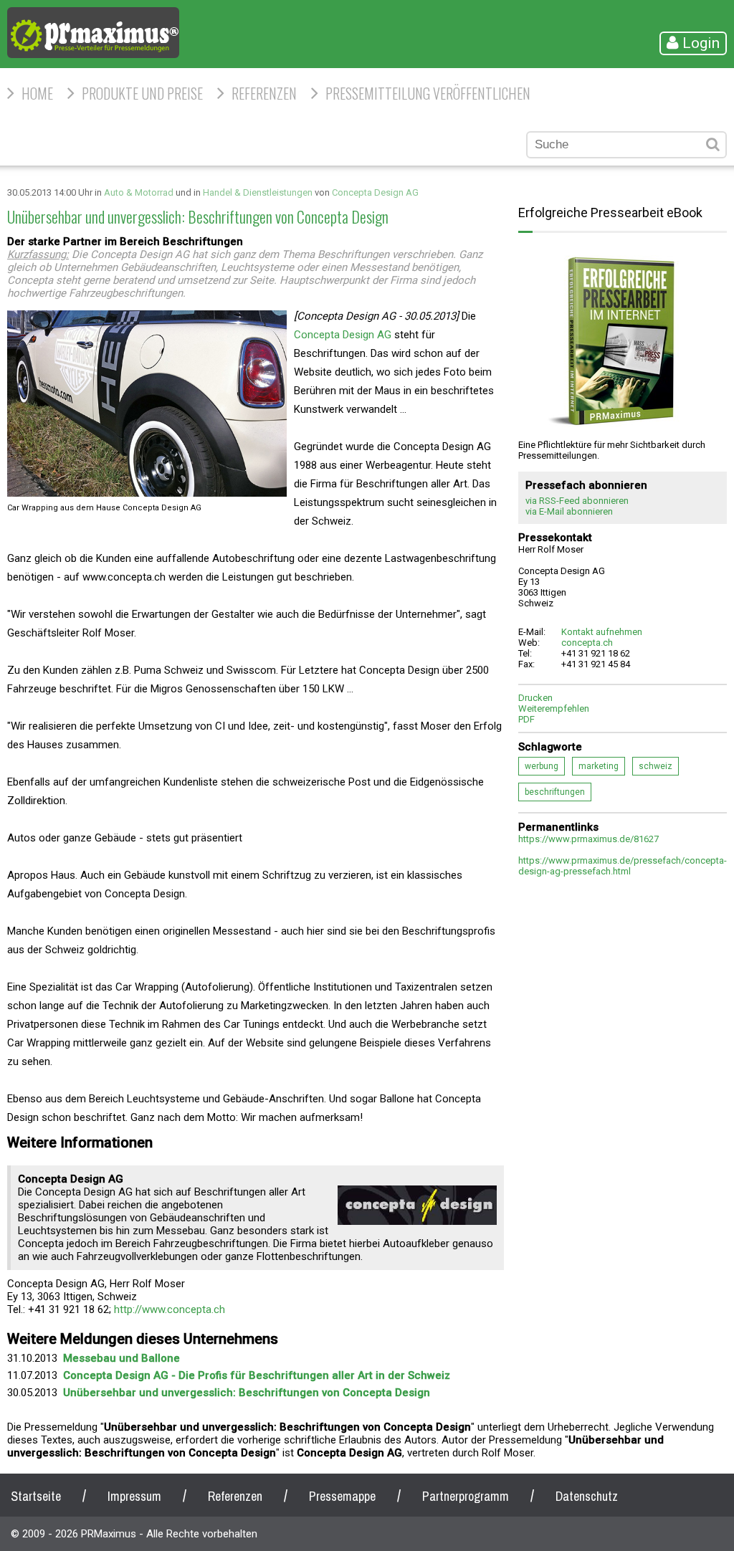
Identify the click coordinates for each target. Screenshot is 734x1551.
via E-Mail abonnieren (569, 511)
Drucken (535, 697)
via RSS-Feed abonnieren (577, 500)
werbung (541, 766)
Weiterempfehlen (553, 708)
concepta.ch (587, 642)
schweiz (655, 766)
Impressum (134, 1496)
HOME (37, 93)
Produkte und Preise (142, 93)
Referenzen (264, 93)
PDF (526, 719)
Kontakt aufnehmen (601, 631)
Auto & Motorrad (138, 192)
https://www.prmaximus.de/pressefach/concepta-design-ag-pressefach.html (622, 866)
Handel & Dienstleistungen (258, 192)
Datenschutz (587, 1496)
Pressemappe (342, 1496)
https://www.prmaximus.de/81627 (588, 839)
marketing (598, 766)
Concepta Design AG (375, 192)
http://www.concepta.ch (169, 1309)
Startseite (36, 1496)
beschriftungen (555, 792)
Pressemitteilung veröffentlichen (427, 93)
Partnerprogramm (465, 1496)
